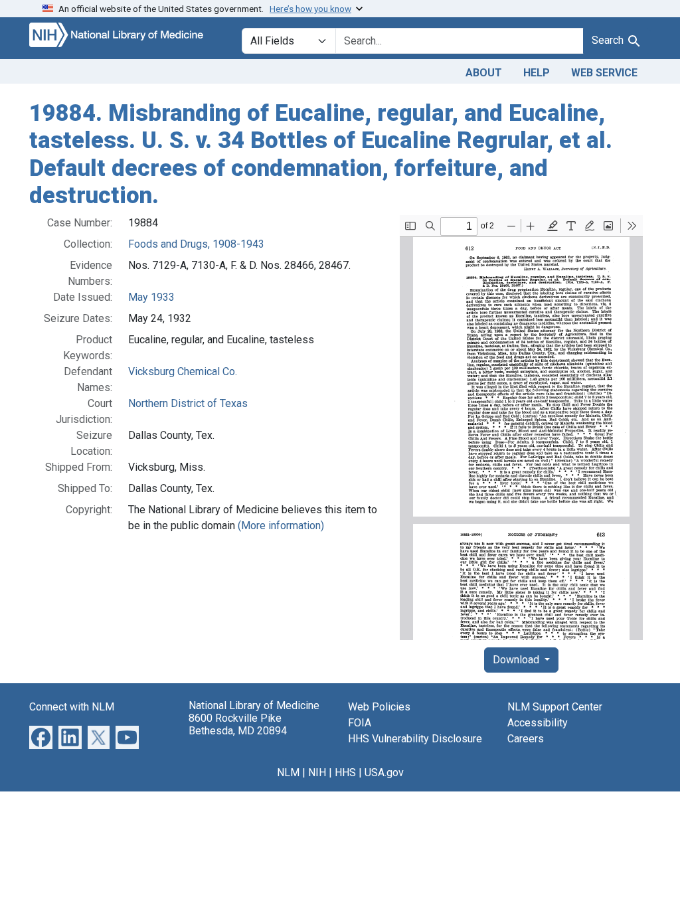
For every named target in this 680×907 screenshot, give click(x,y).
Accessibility (537, 722)
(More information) (281, 525)
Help (536, 72)
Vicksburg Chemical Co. (182, 371)
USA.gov (384, 772)
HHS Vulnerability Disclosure (415, 738)
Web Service (604, 72)
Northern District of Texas (188, 403)
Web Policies (379, 707)
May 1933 (151, 297)
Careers (525, 738)
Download (517, 659)
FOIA (359, 722)
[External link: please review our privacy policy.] (40, 736)
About (484, 72)
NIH (317, 772)
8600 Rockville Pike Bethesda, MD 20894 (238, 724)
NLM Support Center (554, 707)
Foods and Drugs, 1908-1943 (196, 244)
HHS (345, 772)
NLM (288, 772)
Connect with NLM (71, 707)
